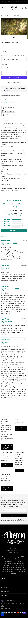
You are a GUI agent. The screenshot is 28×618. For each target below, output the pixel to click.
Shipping (4, 96)
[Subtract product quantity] (2, 67)
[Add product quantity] (7, 67)
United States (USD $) (8, 601)
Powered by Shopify (6, 608)
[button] (7, 219)
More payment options (14, 83)
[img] (5, 241)
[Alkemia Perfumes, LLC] (14, 8)
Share (5, 51)
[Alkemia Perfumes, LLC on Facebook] (2, 578)
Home (3, 15)
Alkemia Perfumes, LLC (16, 603)
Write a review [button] (14, 230)
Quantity (4, 64)
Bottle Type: (12, 56)
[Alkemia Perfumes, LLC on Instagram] (5, 578)
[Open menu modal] (2, 8)
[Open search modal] (22, 8)
